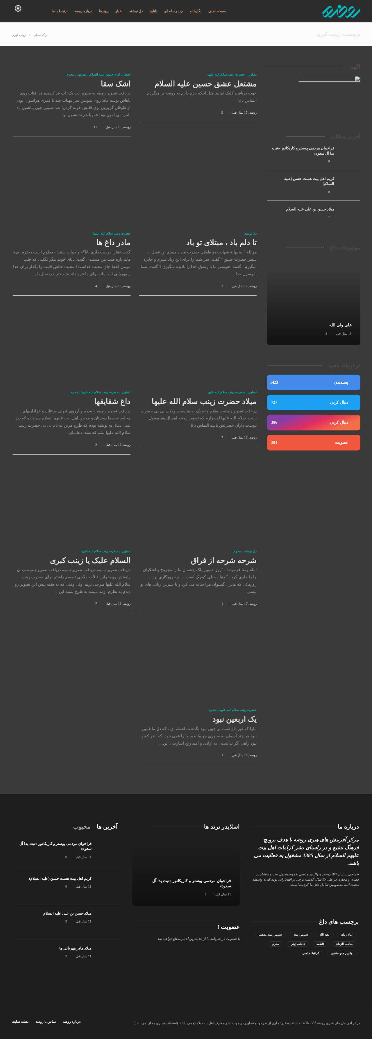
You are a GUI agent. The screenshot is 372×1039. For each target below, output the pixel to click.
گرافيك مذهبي (310, 953)
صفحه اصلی (217, 11)
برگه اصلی (40, 35)
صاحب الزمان (344, 943)
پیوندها (103, 11)
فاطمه (320, 943)
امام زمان (347, 934)
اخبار (118, 11)
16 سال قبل (113, 127)
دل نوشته (136, 11)
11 (95, 127)
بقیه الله (324, 934)
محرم (70, 74)
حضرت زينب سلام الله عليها (226, 74)
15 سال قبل (240, 112)
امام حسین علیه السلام (104, 74)
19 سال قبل (344, 333)
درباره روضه (83, 11)
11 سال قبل (223, 894)
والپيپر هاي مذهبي (342, 953)
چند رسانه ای (173, 11)
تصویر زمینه (301, 934)
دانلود (153, 11)
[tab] (107, 826)
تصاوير (252, 74)
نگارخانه (195, 11)
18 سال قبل (240, 755)
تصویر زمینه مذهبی (270, 934)
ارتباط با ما (59, 11)
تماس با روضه (45, 1022)
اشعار (126, 74)
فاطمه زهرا (298, 943)
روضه (253, 112)
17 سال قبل (113, 444)
